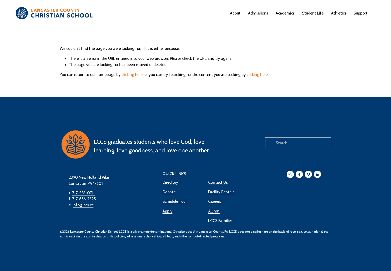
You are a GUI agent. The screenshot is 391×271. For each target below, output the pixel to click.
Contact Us (218, 182)
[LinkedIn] (317, 174)
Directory (170, 182)
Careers (214, 201)
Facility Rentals (221, 191)
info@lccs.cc (83, 205)
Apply (167, 211)
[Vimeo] (308, 174)
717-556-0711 (83, 192)
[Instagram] (290, 174)
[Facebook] (299, 174)
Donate (169, 191)
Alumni (214, 211)
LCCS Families (220, 220)
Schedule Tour (174, 201)
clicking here (132, 74)
